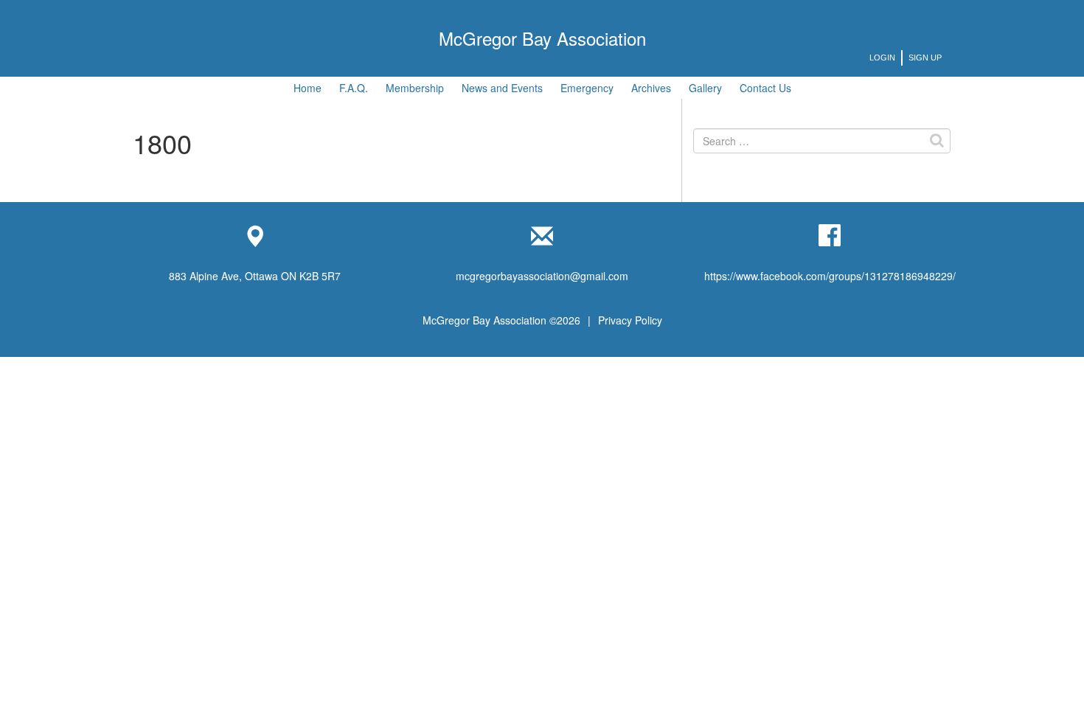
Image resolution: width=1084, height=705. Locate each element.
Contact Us (765, 87)
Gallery (705, 87)
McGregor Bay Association (542, 38)
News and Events (502, 87)
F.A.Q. (353, 87)
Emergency (587, 87)
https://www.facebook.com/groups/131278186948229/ (830, 275)
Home (307, 87)
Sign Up (925, 57)
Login (882, 57)
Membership (415, 87)
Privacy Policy (630, 320)
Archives (651, 87)
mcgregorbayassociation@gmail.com (542, 275)
